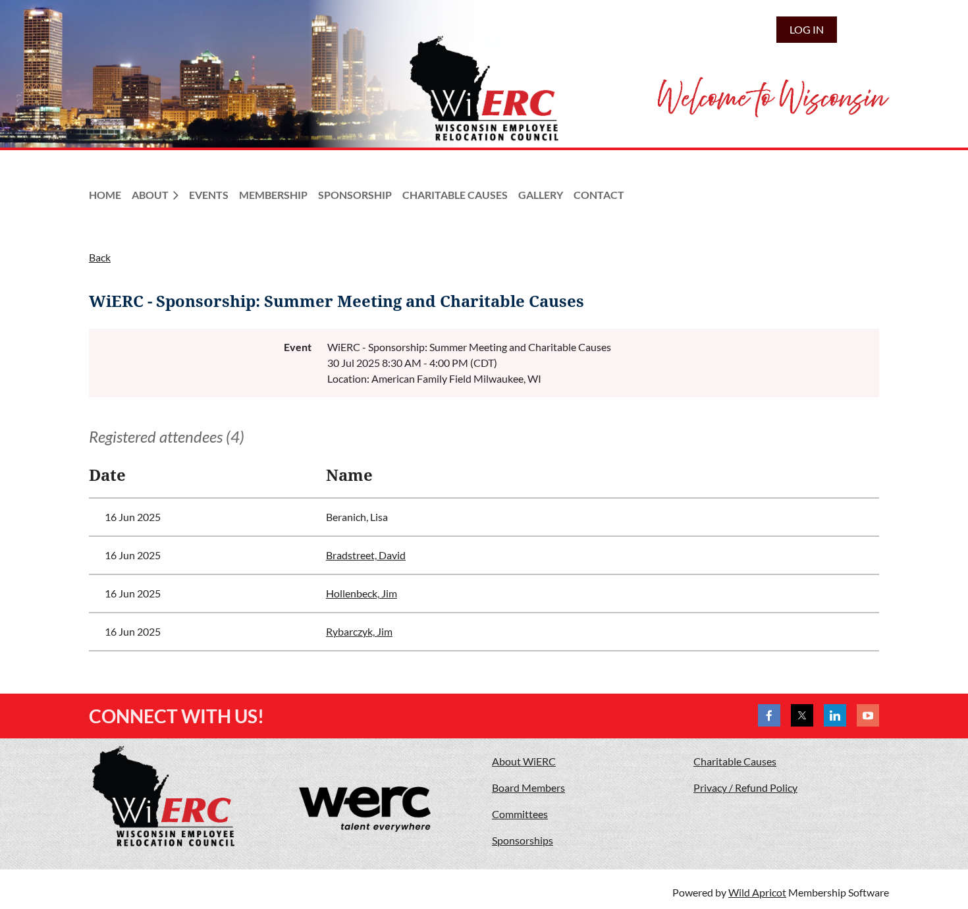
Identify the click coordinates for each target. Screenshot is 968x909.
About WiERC (524, 761)
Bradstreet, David (366, 555)
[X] (802, 715)
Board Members (528, 787)
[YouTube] (868, 715)
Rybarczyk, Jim (359, 631)
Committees (520, 814)
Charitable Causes (734, 761)
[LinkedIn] (835, 715)
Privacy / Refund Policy (745, 787)
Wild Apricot (757, 892)
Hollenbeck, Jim (361, 593)
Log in (807, 29)
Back (100, 257)
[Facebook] (769, 715)
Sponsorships (522, 840)
